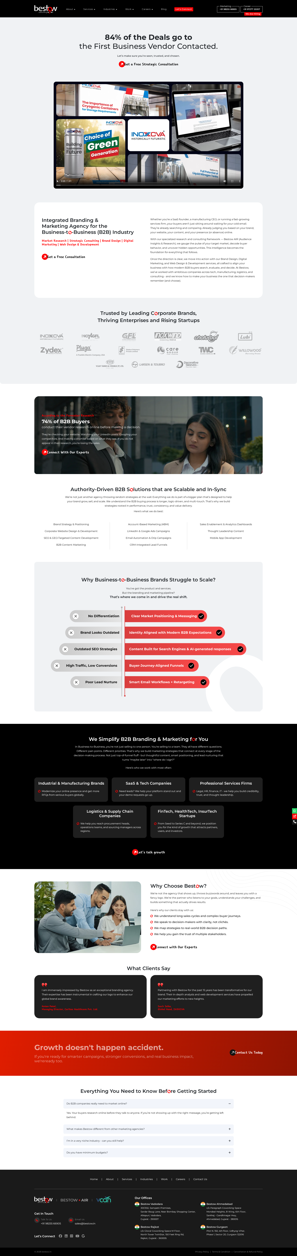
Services (127, 1179)
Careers (180, 1179)
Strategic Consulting (84, 241)
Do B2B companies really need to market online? (97, 1103)
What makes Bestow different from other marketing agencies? (106, 1129)
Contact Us (200, 1179)
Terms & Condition (221, 1252)
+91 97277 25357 (251, 9)
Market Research (54, 241)
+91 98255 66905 (228, 9)
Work (128, 9)
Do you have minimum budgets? (87, 1152)
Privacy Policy (202, 1252)
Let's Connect (184, 9)
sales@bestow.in (85, 1223)
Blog (164, 9)
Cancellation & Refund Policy (248, 1252)
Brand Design (111, 241)
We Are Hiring (252, 14)
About (110, 1179)
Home (94, 1179)
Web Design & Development (79, 244)
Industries (109, 9)
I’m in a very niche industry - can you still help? (95, 1140)
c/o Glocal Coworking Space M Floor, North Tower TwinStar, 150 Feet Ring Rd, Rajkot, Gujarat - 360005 (162, 1235)
